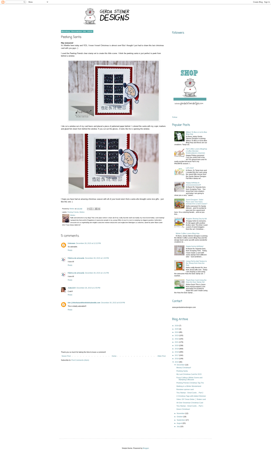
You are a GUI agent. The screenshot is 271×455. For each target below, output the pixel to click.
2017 (177, 355)
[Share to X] (93, 208)
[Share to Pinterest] (99, 208)
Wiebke (82, 212)
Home (114, 356)
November (181, 413)
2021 (177, 342)
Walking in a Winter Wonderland (188, 386)
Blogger (146, 448)
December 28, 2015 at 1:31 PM (97, 273)
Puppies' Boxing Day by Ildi (196, 219)
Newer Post (66, 356)
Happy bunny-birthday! (194, 246)
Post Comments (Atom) (80, 360)
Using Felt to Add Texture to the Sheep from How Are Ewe (196, 263)
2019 (177, 349)
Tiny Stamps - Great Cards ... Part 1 (189, 406)
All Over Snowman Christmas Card (189, 403)
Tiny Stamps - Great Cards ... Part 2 (189, 393)
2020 (177, 345)
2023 (177, 335)
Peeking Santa (182, 371)
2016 (177, 359)
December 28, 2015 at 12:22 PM (88, 243)
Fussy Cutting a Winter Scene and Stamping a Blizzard (189, 379)
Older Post (162, 356)
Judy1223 (72, 288)
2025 (177, 329)
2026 (177, 326)
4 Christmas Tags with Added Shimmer (191, 396)
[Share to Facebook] (96, 208)
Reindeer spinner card (185, 389)
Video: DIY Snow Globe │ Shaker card (191, 399)
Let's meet (190, 168)
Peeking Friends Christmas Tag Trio (190, 383)
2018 (177, 352)
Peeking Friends (73, 212)
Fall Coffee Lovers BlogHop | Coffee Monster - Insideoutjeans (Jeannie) (196, 151)
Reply (70, 250)
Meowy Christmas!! (183, 368)
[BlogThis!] (91, 208)
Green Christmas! (183, 409)
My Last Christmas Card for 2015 (189, 374)
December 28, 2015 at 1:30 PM (97, 258)
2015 (177, 362)
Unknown (71, 243)
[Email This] (88, 208)
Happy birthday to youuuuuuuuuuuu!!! (193, 184)
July (178, 427)
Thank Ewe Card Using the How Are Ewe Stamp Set (196, 281)
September (181, 420)
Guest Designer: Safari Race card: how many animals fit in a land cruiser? (196, 202)
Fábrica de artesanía (76, 258)
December (181, 365)
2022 (177, 339)
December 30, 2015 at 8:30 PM (113, 303)
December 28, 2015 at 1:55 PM (88, 288)
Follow (174, 117)
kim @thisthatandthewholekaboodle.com (84, 303)
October (180, 417)
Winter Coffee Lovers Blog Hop (187, 233)
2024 (177, 332)
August (180, 423)
